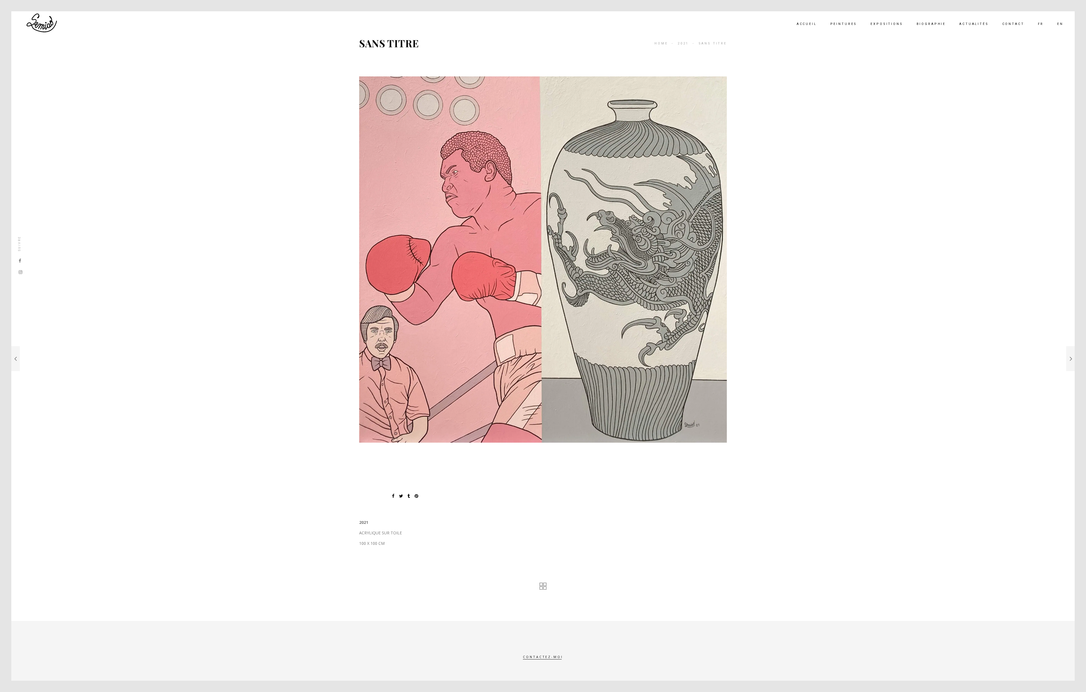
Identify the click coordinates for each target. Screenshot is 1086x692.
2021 (683, 43)
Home (661, 43)
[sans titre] (543, 259)
